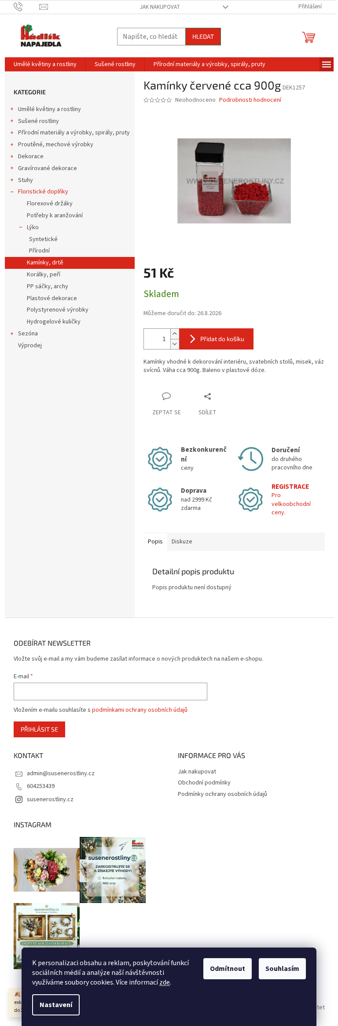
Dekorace (31, 156)
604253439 (41, 786)
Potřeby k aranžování (55, 215)
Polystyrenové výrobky (57, 309)
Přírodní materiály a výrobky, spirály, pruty (74, 132)
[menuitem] (45, 64)
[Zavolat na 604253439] (27, 7)
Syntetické (43, 239)
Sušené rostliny (38, 121)
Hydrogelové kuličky (54, 321)
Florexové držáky (50, 203)
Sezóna (28, 333)
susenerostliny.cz (50, 799)
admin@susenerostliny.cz (61, 773)
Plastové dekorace (52, 298)
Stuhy (25, 180)
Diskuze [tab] (182, 541)
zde (164, 982)
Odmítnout (227, 969)
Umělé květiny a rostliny (49, 109)
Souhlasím (282, 969)
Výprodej (30, 345)
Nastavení (56, 1005)
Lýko (33, 227)
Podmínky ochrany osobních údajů (222, 794)
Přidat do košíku (222, 338)
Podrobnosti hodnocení (250, 100)
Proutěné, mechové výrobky (55, 144)
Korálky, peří (43, 274)
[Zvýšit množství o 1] (174, 334)
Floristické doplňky (43, 191)
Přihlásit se (39, 729)
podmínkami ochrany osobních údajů (139, 710)
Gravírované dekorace (47, 168)
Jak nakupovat (160, 7)
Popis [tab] (155, 541)
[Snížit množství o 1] (174, 344)
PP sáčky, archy (47, 286)
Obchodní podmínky (204, 782)
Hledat (203, 36)
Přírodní (39, 250)
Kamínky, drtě (45, 262)
